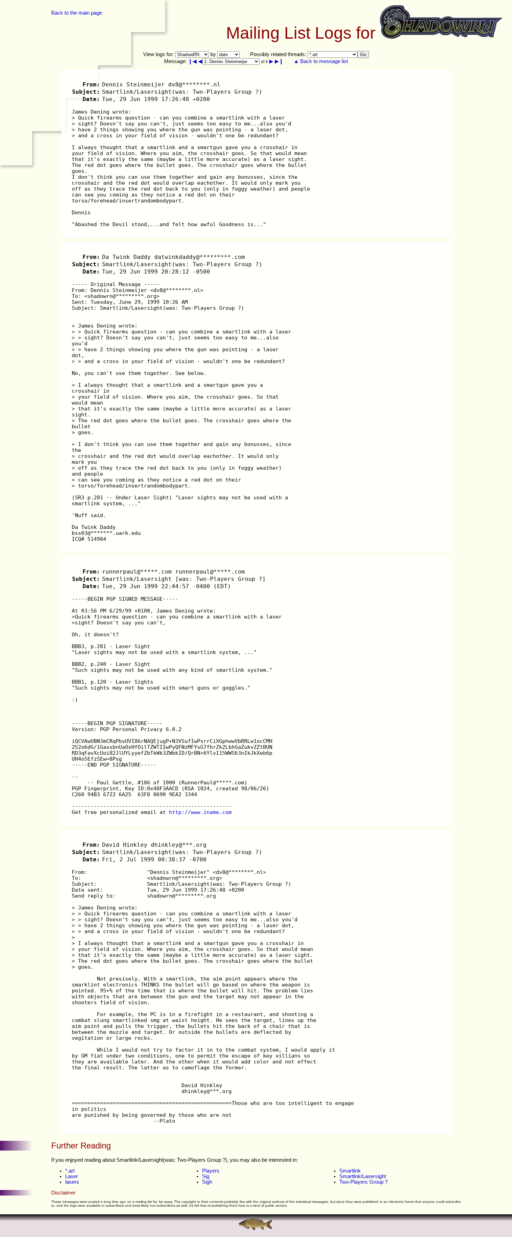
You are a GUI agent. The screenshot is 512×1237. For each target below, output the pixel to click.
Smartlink (350, 1171)
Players (210, 1171)
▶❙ (279, 61)
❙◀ (192, 61)
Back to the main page (76, 13)
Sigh (207, 1182)
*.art (70, 1171)
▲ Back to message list (321, 61)
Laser (71, 1176)
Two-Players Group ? (363, 1182)
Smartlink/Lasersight (362, 1176)
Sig (205, 1176)
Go (363, 54)
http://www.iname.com (200, 812)
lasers (72, 1182)
